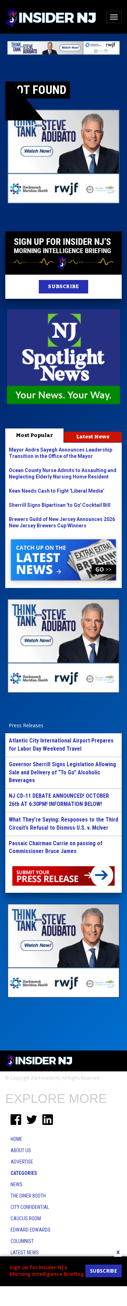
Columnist (22, 1241)
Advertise (22, 1162)
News (17, 1184)
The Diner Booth (28, 1196)
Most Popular (34, 435)
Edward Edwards (30, 1230)
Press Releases (26, 725)
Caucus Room (26, 1218)
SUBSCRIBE (63, 287)
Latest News (92, 436)
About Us (21, 1150)
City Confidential (30, 1207)
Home (16, 1139)
